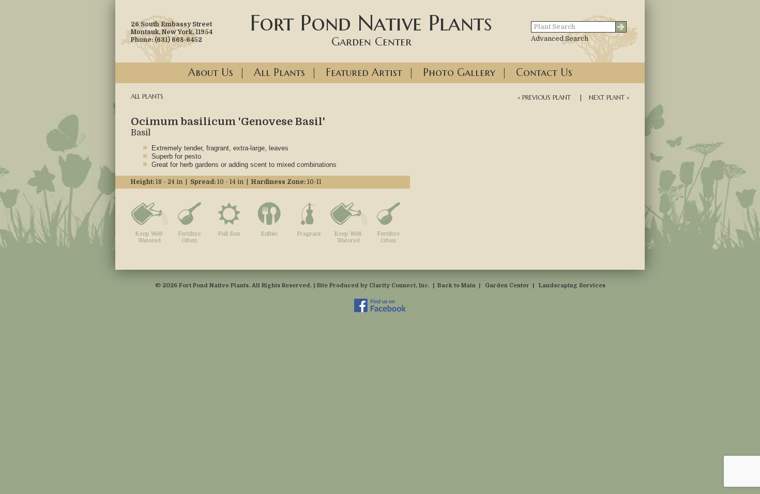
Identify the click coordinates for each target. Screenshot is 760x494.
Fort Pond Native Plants (371, 29)
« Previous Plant (544, 97)
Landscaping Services (572, 285)
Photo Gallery (459, 72)
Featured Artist (364, 72)
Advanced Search (559, 38)
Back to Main (456, 285)
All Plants (279, 72)
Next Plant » (609, 97)
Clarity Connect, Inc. (399, 285)
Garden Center (507, 285)
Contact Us (544, 72)
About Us (210, 72)
